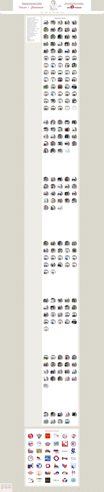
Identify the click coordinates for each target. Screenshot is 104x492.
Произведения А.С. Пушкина (31, 25)
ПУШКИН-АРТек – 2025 (30, 39)
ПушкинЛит (29, 37)
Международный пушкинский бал (32, 33)
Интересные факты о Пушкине (31, 23)
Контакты (62, 12)
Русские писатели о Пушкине (31, 24)
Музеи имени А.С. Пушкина (31, 27)
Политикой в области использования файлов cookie (6, 488)
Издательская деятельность (31, 35)
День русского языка (30, 32)
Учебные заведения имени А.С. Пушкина (33, 28)
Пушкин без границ (30, 36)
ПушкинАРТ (29, 38)
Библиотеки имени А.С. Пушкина (32, 26)
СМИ (50, 12)
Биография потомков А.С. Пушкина (32, 22)
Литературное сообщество (31, 17)
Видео (58, 12)
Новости (46, 12)
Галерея (53, 12)
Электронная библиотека (31, 34)
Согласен (6, 490)
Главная (41, 12)
